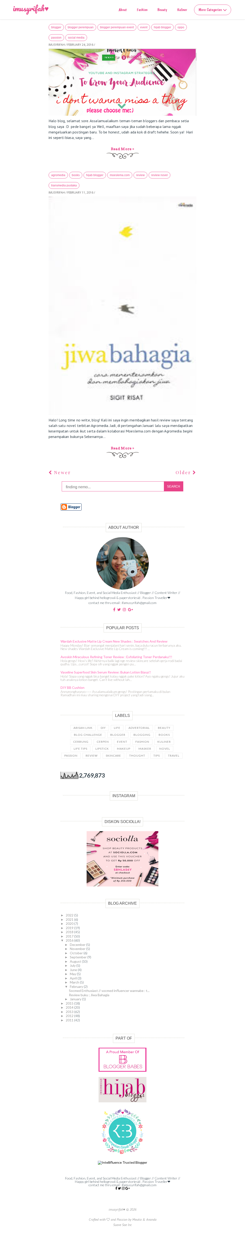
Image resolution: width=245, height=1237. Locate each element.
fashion (142, 741)
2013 (70, 1012)
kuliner (164, 741)
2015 (70, 1003)
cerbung (81, 741)
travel (173, 755)
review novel (159, 175)
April (74, 978)
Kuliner (182, 9)
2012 (70, 1016)
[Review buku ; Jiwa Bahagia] (122, 305)
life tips (80, 748)
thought (137, 755)
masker (145, 748)
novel (164, 748)
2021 (70, 919)
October (77, 953)
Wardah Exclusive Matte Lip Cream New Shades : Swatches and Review (114, 641)
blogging (142, 734)
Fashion (142, 9)
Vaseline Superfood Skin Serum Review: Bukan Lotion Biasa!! (106, 672)
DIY (103, 728)
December (78, 945)
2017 (70, 936)
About (123, 9)
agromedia (58, 175)
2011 (70, 1020)
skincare (113, 755)
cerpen (103, 741)
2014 (70, 1007)
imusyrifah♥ (31, 8)
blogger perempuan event (117, 27)
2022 (70, 915)
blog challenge (88, 734)
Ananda (151, 1219)
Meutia (137, 1219)
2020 (70, 923)
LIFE (117, 728)
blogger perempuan (81, 27)
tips (156, 755)
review (140, 175)
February (77, 986)
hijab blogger (162, 27)
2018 (70, 932)
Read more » (122, 149)
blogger (56, 27)
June (74, 970)
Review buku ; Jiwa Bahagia (89, 995)
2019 (70, 928)
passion (56, 37)
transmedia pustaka (64, 185)
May (73, 974)
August (76, 961)
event (143, 27)
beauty (164, 728)
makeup (123, 748)
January (76, 999)
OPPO (181, 27)
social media (76, 37)
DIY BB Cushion (72, 687)
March (75, 982)
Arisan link (83, 728)
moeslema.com (120, 175)
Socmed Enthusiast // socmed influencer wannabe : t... (109, 991)
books (76, 175)
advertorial (139, 728)
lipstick (102, 748)
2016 (70, 940)
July (73, 965)
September (78, 957)
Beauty (162, 9)
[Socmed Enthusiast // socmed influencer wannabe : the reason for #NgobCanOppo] (122, 82)
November (78, 949)
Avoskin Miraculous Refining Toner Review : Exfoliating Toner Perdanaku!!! (116, 657)
